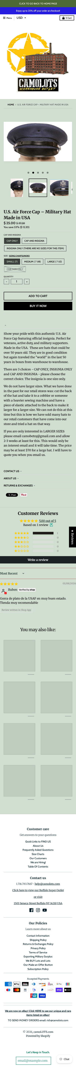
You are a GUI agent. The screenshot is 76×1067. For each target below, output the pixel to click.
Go (56, 1061)
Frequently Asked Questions (38, 849)
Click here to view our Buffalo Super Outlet (38, 890)
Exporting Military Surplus (38, 956)
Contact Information (38, 935)
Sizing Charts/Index (19, 256)
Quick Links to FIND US (38, 841)
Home (11, 104)
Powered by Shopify (38, 1036)
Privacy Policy (38, 948)
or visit (38, 897)
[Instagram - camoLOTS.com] (38, 910)
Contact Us (11, 471)
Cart (69, 18)
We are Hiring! (38, 862)
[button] (22, 533)
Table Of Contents (38, 866)
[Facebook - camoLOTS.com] (31, 910)
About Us (10, 478)
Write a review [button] (38, 560)
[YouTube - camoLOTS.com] (44, 910)
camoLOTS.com (43, 1032)
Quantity (8, 276)
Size (17, 256)
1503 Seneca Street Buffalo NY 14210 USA (38, 903)
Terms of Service (38, 952)
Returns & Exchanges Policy (38, 944)
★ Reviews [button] (72, 537)
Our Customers (38, 858)
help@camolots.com (47, 883)
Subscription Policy (38, 969)
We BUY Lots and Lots (38, 960)
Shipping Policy (38, 940)
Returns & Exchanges (18, 485)
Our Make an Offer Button (38, 964)
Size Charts (38, 854)
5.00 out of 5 (47, 521)
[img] (9, 584)
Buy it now (38, 306)
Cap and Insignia (12, 235)
